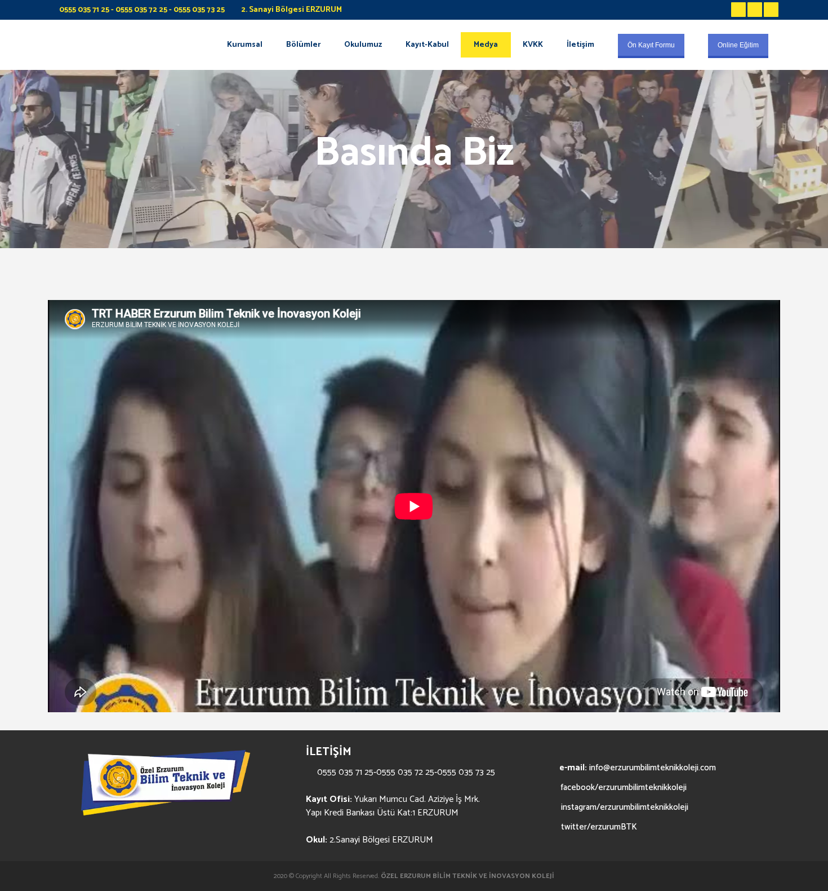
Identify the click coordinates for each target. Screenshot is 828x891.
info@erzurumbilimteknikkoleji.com (652, 768)
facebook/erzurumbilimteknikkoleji (622, 787)
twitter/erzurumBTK (598, 827)
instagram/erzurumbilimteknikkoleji (623, 807)
